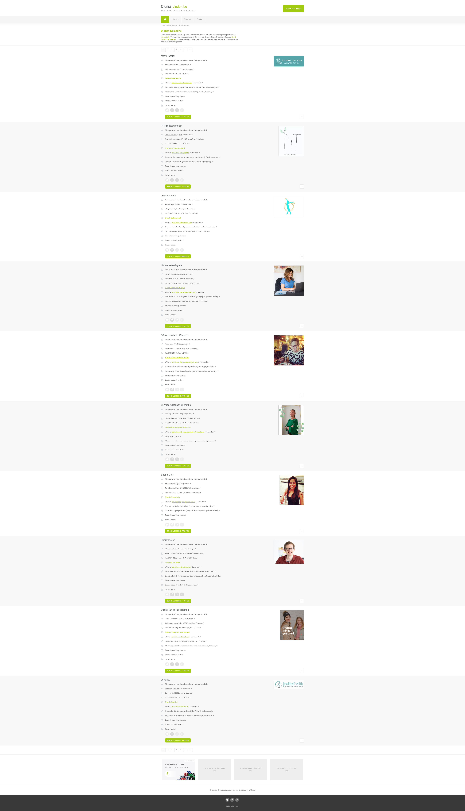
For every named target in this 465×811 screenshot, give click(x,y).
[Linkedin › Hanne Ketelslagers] (177, 320)
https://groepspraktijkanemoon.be (183, 502)
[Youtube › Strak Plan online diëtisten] (182, 664)
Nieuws (175, 19)
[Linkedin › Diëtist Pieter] (177, 594)
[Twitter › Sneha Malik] (167, 525)
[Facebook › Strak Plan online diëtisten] (172, 664)
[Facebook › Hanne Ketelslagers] (172, 320)
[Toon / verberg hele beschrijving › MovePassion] (202, 87)
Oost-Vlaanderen (171, 134)
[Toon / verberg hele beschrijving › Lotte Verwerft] (202, 227)
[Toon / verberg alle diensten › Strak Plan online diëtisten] (202, 646)
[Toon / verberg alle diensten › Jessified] (202, 715)
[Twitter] (227, 800)
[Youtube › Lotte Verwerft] (182, 250)
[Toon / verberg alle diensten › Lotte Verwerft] (202, 231)
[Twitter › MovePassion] (167, 110)
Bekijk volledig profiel (178, 117)
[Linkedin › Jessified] (177, 734)
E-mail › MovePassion (173, 78)
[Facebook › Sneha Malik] (172, 525)
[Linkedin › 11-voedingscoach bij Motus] (177, 459)
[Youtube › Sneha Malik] (182, 525)
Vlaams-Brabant (170, 549)
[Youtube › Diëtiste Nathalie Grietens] (182, 389)
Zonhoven (176, 688)
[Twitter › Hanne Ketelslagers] (167, 320)
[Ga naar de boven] (302, 117)
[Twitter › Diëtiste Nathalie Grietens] (167, 389)
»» (190, 50)
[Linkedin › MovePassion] (177, 110)
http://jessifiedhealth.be (180, 707)
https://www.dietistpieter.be (181, 567)
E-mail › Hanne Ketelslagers (175, 288)
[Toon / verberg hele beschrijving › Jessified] (202, 711)
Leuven (180, 549)
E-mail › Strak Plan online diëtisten (177, 632)
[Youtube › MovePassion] (182, 110)
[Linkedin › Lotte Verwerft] (177, 250)
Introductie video (192, 585)
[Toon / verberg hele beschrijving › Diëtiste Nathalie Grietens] (202, 366)
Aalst (180, 619)
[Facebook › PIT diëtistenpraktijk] (172, 180)
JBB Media (230, 806)
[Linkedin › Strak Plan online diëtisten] (177, 664)
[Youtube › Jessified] (182, 734)
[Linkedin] (237, 800)
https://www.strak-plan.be (181, 637)
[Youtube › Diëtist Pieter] (182, 594)
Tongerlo (177, 204)
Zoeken (187, 19)
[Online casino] (180, 771)
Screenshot (198, 83)
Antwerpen (169, 65)
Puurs (176, 65)
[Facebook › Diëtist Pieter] (172, 594)
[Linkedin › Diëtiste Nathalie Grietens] (177, 389)
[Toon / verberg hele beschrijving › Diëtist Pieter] (202, 571)
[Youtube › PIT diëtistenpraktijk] (182, 180)
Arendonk (177, 274)
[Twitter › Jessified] (167, 734)
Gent (180, 134)
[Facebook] (232, 800)
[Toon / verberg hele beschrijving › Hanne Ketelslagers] (202, 297)
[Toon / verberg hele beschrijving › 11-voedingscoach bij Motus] (202, 436)
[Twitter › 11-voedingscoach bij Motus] (167, 459)
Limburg (168, 414)
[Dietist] (165, 19)
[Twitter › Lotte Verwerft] (167, 250)
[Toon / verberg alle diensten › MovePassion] (202, 92)
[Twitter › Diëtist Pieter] (167, 594)
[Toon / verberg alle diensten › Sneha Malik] (202, 511)
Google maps (185, 65)
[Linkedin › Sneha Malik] (177, 525)
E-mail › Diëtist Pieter (172, 562)
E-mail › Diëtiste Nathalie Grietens (177, 358)
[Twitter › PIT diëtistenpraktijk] (167, 180)
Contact (200, 19)
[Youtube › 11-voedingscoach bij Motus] (182, 459)
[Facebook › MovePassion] (172, 110)
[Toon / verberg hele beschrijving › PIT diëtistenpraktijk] (202, 157)
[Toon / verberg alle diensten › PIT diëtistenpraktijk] (202, 162)
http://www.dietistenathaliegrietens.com (185, 362)
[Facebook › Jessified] (172, 734)
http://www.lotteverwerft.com (182, 222)
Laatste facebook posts (174, 101)
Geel (176, 344)
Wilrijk (176, 484)
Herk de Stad (177, 414)
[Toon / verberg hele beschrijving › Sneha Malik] (202, 506)
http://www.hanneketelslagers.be (183, 292)
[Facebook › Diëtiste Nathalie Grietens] (172, 389)
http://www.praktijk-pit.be (180, 153)
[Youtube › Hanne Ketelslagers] (182, 320)
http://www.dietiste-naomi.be (182, 83)
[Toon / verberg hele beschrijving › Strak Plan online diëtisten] (202, 641)
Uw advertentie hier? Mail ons (214, 769)
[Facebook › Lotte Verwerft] (172, 250)
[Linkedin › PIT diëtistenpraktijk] (177, 180)
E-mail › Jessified (171, 702)
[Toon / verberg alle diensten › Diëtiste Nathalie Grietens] (202, 371)
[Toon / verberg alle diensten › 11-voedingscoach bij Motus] (202, 441)
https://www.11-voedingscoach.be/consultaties (188, 432)
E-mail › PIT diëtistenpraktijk (175, 148)
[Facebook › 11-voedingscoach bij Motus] (172, 459)
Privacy (237, 806)
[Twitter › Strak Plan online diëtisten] (167, 664)
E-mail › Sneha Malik (172, 497)
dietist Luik (165, 37)
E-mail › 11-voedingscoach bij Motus (178, 427)
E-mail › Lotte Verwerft (173, 218)
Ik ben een (293, 9)
